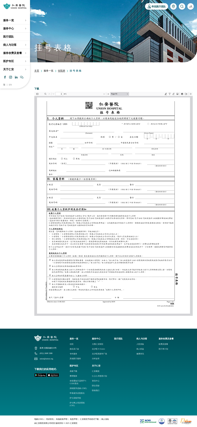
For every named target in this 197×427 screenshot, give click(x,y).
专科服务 (73, 354)
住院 (71, 344)
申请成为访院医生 (77, 393)
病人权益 (140, 349)
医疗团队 (8, 36)
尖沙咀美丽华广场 (99, 354)
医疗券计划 (163, 349)
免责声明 (73, 419)
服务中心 (8, 28)
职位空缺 (95, 386)
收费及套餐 (163, 344)
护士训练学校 (75, 398)
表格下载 (73, 371)
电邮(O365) (39, 419)
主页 (36, 70)
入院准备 (140, 344)
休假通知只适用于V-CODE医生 (78, 382)
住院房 (61, 70)
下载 (36, 88)
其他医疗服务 (75, 359)
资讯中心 (95, 381)
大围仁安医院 (97, 344)
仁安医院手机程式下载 (89, 419)
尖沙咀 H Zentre (98, 349)
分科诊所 (95, 359)
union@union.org (46, 359)
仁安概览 (95, 371)
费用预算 (73, 376)
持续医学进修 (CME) (78, 388)
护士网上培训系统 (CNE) (77, 404)
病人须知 (105, 419)
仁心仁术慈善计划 (99, 376)
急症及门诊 (74, 349)
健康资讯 (140, 354)
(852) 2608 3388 (46, 353)
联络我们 (95, 390)
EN (10, 85)
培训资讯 (50, 419)
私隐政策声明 (61, 419)
